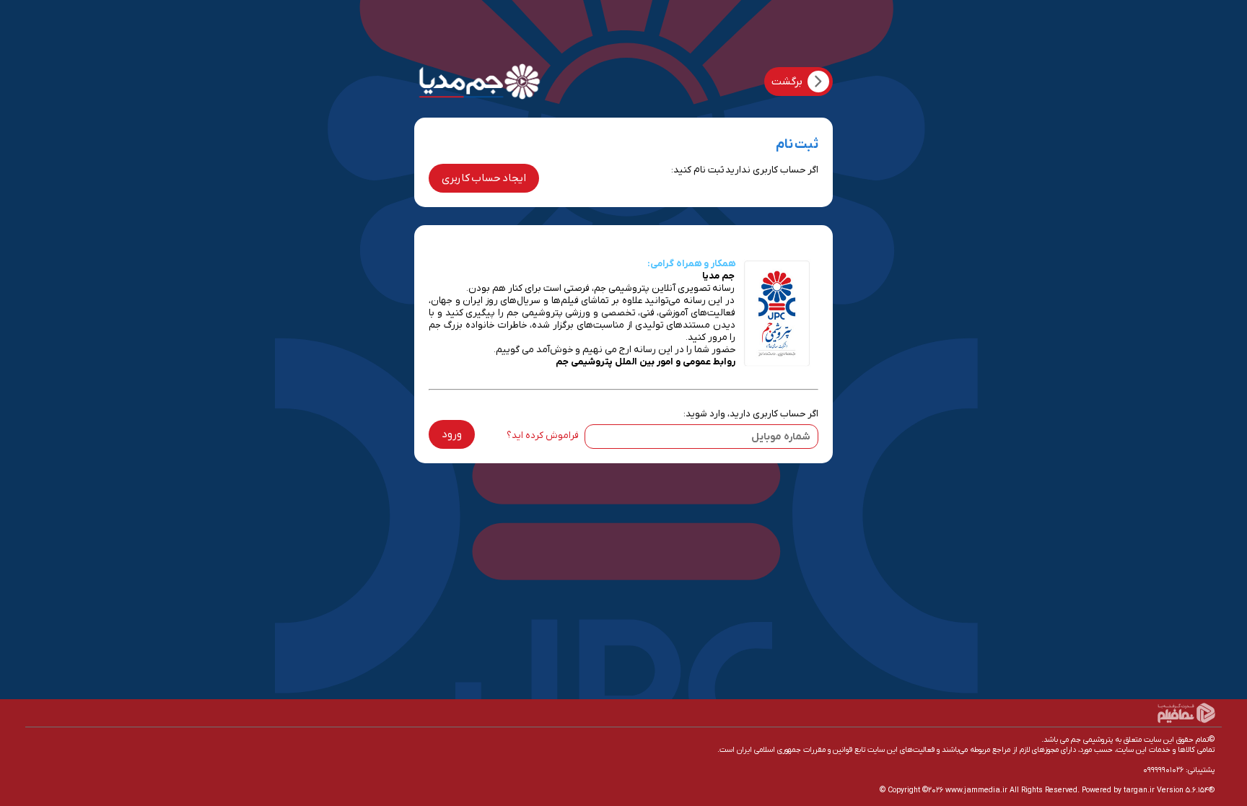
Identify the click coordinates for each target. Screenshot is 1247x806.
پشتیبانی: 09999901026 (1179, 770)
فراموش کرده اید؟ (543, 435)
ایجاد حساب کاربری (484, 178)
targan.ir (1139, 790)
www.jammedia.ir (976, 790)
